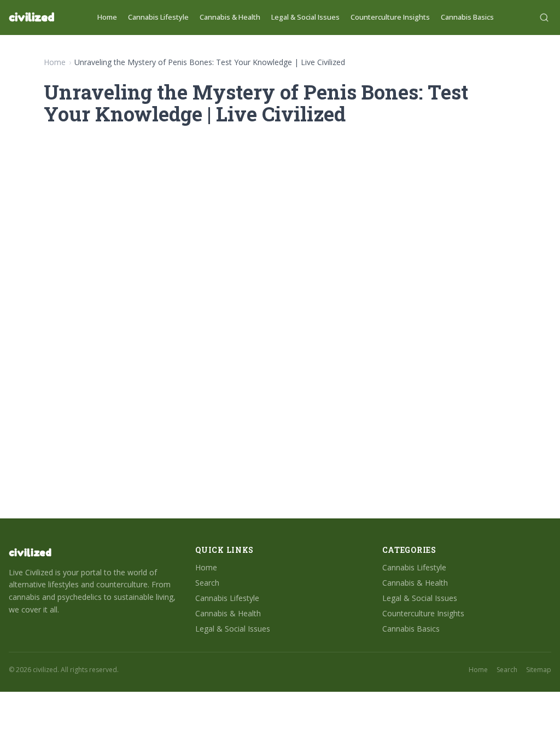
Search (207, 582)
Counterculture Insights (390, 17)
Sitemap (538, 670)
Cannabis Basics (467, 17)
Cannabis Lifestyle (158, 17)
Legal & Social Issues (305, 17)
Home (107, 17)
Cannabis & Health (230, 17)
